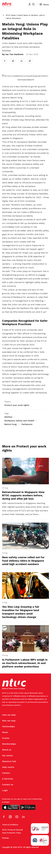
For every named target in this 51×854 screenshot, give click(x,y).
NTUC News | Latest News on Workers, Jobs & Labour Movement (25, 16)
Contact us (7, 784)
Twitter (14, 61)
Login (5, 790)
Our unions (7, 755)
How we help (9, 715)
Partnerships (8, 726)
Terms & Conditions (10, 825)
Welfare (8, 417)
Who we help (9, 720)
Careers (6, 773)
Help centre (8, 767)
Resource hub (9, 761)
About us (6, 749)
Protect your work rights (16, 405)
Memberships (9, 744)
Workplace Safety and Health (19, 420)
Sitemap (5, 838)
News (5, 732)
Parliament (26, 424)
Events (5, 738)
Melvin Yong (10, 424)
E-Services (7, 778)
